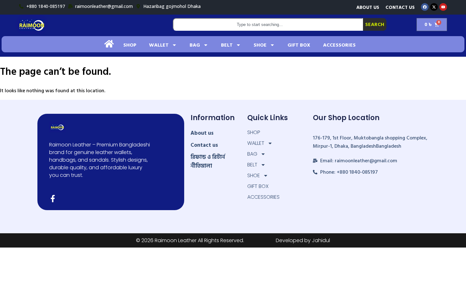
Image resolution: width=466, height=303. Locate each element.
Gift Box (299, 45)
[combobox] (268, 24)
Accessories (339, 45)
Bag (195, 45)
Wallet (159, 45)
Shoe (260, 45)
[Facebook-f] (52, 198)
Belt (227, 45)
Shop (129, 45)
